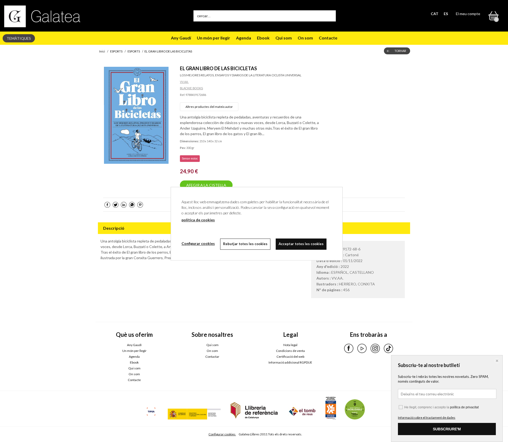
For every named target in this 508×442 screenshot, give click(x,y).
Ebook (263, 37)
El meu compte (468, 13)
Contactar (212, 357)
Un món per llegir (213, 37)
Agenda (243, 37)
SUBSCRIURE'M (447, 429)
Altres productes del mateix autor (209, 107)
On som (305, 37)
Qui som (283, 37)
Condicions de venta (290, 351)
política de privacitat (464, 407)
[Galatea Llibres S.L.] (42, 16)
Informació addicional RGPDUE (290, 362)
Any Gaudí (181, 37)
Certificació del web (290, 357)
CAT (434, 13)
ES (446, 13)
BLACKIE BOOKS (191, 88)
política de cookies (198, 220)
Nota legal (290, 345)
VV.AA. (184, 81)
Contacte (328, 37)
